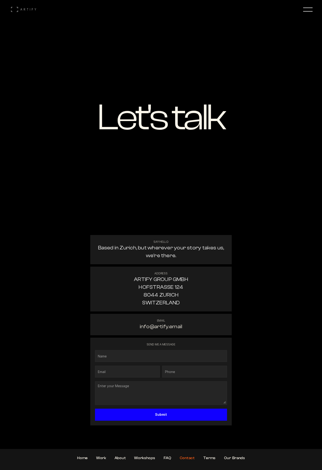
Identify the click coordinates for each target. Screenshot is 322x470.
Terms (209, 458)
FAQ (167, 458)
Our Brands (234, 458)
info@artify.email (161, 326)
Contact (187, 458)
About (120, 458)
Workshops (144, 458)
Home (82, 458)
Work (101, 458)
